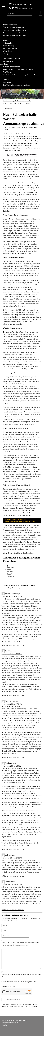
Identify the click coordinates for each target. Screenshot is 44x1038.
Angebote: (4, 64)
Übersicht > (8, 108)
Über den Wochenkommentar (13, 27)
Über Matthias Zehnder (11, 59)
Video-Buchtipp (8, 46)
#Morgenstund (8, 54)
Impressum (7, 82)
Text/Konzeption (9, 72)
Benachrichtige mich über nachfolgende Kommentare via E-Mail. (21, 975)
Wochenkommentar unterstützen (15, 33)
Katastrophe (30, 223)
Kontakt (5, 80)
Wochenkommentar (10, 25)
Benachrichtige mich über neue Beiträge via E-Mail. (20, 981)
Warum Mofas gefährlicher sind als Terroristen (18, 553)
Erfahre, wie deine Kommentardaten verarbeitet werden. (20, 1006)
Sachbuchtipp (8, 43)
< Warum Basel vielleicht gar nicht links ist (16, 103)
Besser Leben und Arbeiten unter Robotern (18, 69)
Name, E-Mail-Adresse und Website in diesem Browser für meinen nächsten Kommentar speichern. (20, 944)
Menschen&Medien (10, 48)
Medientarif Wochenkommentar (14, 35)
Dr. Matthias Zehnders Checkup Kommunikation (21, 75)
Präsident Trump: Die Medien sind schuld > (17, 101)
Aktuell (5, 40)
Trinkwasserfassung (9, 253)
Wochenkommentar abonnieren (14, 30)
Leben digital (7, 51)
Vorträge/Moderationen (11, 67)
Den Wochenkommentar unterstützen (16, 85)
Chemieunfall (20, 160)
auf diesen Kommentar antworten (13, 645)
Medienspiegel (8, 61)
